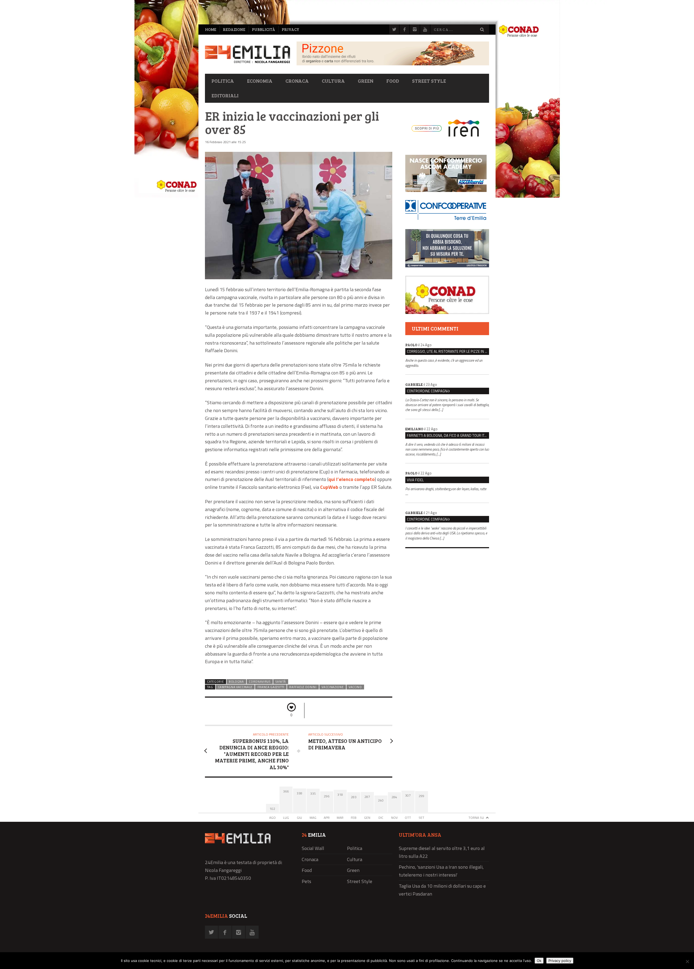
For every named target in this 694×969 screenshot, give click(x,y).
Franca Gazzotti (271, 687)
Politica (222, 81)
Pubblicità (263, 29)
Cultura (333, 81)
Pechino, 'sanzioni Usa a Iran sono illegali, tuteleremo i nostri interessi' (441, 870)
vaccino (355, 687)
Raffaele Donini (302, 687)
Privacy (290, 29)
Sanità (280, 681)
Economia (259, 81)
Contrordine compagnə (428, 391)
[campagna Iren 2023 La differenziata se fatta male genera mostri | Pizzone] (393, 64)
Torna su (476, 817)
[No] (687, 961)
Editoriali (225, 95)
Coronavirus (260, 681)
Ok (539, 960)
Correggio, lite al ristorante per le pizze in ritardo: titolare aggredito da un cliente (448, 351)
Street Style (429, 81)
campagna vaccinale (235, 687)
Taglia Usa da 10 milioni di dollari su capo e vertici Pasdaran (442, 889)
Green (365, 81)
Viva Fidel (415, 480)
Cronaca (297, 81)
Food (392, 81)
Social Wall (313, 848)
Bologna (236, 681)
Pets (306, 881)
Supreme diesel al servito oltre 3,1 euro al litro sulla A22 (442, 852)
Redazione (234, 29)
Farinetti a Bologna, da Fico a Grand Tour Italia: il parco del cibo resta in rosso (448, 435)
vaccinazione (332, 687)
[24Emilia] (247, 54)
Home (210, 29)
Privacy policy (559, 960)
